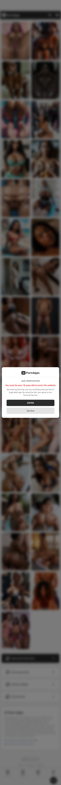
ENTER (30, 403)
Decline (30, 410)
